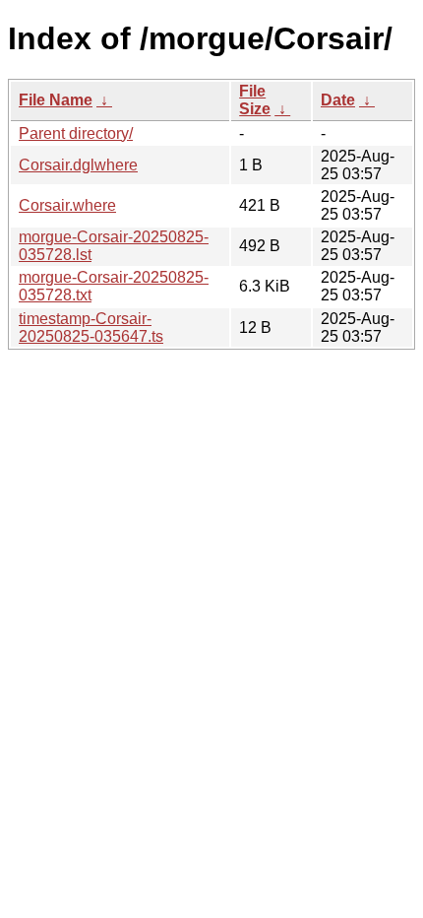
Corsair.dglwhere (78, 165)
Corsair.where (67, 205)
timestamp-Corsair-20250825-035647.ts (91, 327)
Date (338, 100)
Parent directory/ (76, 133)
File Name (55, 100)
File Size (255, 100)
